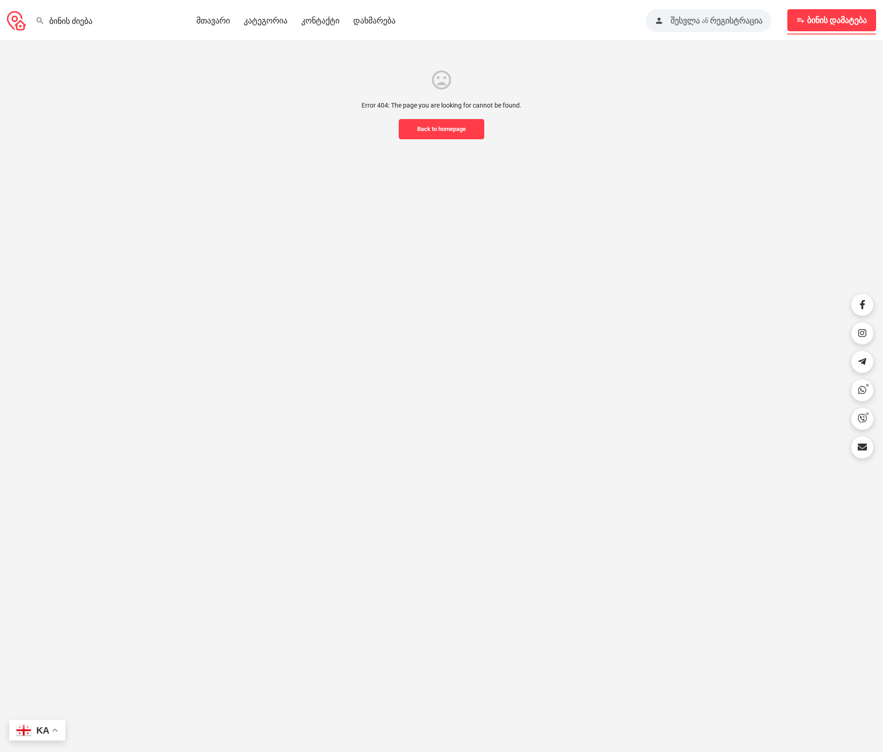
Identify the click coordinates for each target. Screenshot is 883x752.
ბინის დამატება (837, 20)
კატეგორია (265, 20)
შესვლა (685, 20)
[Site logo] (18, 19)
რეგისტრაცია (736, 20)
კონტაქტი (320, 20)
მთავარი (213, 20)
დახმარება (374, 20)
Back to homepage (441, 128)
